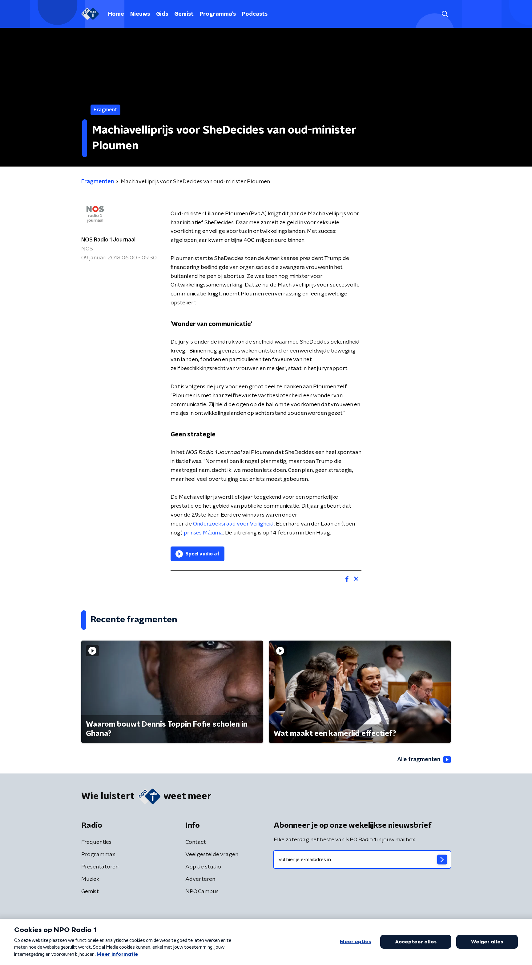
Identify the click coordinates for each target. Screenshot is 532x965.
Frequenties (96, 842)
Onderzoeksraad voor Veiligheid (233, 524)
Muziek (90, 879)
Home (116, 14)
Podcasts (255, 14)
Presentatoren (100, 867)
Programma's (218, 14)
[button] (445, 14)
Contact (195, 842)
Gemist (184, 14)
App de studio (203, 867)
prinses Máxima (203, 533)
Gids (162, 14)
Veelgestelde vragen (211, 854)
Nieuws (140, 14)
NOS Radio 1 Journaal (108, 240)
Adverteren (200, 879)
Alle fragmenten (418, 759)
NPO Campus (202, 891)
